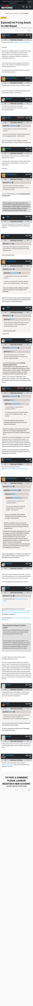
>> (18, 125)
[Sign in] (26, 6)
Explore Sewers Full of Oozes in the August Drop (13, 2)
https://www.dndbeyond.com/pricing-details (16, 468)
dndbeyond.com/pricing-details (22, 42)
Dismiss (30, 2)
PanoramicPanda (13, 125)
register (7, 783)
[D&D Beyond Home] (7, 7)
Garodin (11, 711)
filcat (10, 315)
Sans (10, 182)
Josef (10, 243)
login (19, 780)
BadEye (11, 269)
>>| (29, 30)
